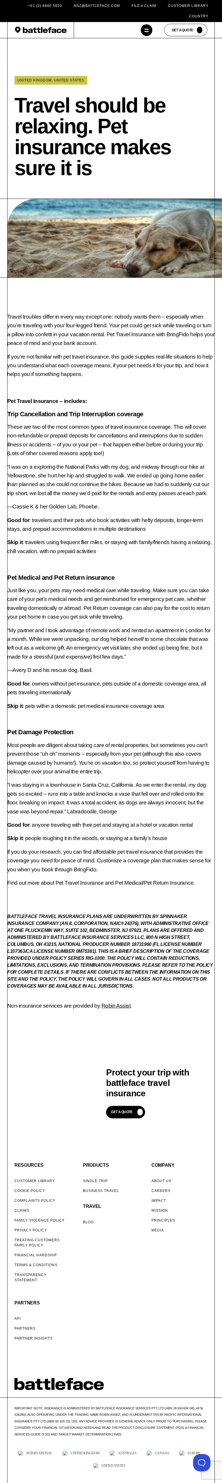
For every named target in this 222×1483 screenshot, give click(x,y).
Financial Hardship (35, 1255)
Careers (161, 1191)
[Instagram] (190, 1387)
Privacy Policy (30, 1230)
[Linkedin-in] (205, 1387)
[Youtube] (197, 1387)
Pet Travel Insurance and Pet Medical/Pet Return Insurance (125, 883)
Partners (25, 1328)
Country (198, 16)
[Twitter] (183, 1387)
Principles (163, 1220)
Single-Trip (95, 1181)
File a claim (144, 6)
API (17, 1319)
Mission (159, 1210)
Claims (21, 1210)
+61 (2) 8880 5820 (45, 6)
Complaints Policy (35, 1201)
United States (69, 80)
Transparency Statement (30, 1277)
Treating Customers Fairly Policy (37, 1242)
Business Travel (101, 1191)
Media (157, 1230)
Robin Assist (115, 1006)
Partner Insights (33, 1338)
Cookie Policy (29, 1191)
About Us (161, 1181)
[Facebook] (175, 1387)
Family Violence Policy (39, 1220)
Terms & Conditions (36, 1265)
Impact (158, 1201)
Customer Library (188, 6)
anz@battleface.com (97, 6)
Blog (88, 1222)
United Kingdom (34, 80)
